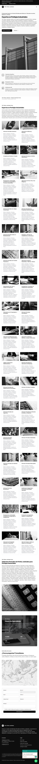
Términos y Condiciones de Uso (26, 709)
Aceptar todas (4, 3)
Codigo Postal (6, 699)
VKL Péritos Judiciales (9, 6)
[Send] (36, 757)
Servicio (21, 690)
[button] (19, 673)
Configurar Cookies (23, 746)
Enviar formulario (19, 711)
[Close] (36, 751)
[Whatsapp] (35, 760)
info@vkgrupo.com (5, 744)
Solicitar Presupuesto (6, 30)
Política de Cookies (23, 741)
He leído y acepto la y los (18, 709)
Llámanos (15, 30)
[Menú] (36, 7)
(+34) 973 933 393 (5, 742)
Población (22, 699)
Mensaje (5, 703)
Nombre (5, 690)
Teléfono (22, 694)
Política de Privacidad (15, 709)
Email (4, 694)
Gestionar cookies (12, 3)
